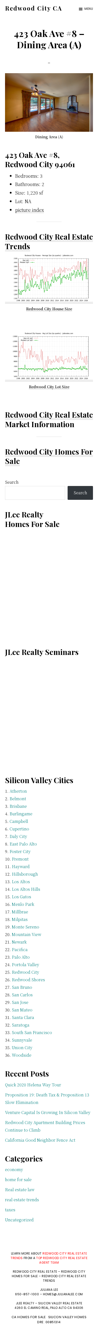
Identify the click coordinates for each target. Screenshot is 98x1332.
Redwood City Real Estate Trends (49, 241)
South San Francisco (32, 1032)
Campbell (19, 821)
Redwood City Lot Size (49, 386)
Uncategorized (19, 1220)
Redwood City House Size (49, 308)
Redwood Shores (28, 980)
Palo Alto (21, 957)
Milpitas (20, 919)
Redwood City (25, 972)
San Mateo (22, 1010)
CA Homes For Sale (29, 1317)
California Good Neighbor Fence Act (40, 1140)
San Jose (20, 1002)
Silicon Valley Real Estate (60, 1303)
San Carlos (22, 995)
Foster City (20, 851)
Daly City (18, 836)
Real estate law (19, 1189)
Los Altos (21, 881)
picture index (29, 209)
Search (12, 482)
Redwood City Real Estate (49, 415)
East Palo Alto (23, 844)
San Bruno (22, 987)
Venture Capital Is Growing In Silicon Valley (47, 1112)
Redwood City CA (33, 8)
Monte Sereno (25, 927)
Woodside (21, 1055)
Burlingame (21, 814)
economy (14, 1169)
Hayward (21, 866)
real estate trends (22, 1200)
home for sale (18, 1179)
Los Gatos (21, 897)
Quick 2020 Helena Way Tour (33, 1085)
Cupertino (19, 829)
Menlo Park (23, 904)
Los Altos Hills (26, 889)
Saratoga (20, 1025)
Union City (22, 1047)
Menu (88, 9)
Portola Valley (25, 964)
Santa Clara (23, 1017)
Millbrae (20, 912)
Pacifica (20, 949)
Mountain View (26, 934)
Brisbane (18, 806)
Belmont (18, 799)
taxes (10, 1210)
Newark (19, 942)
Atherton (18, 791)
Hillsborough (25, 874)
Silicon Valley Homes (67, 1317)
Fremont (20, 859)
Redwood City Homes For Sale (49, 456)
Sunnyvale (22, 1040)
